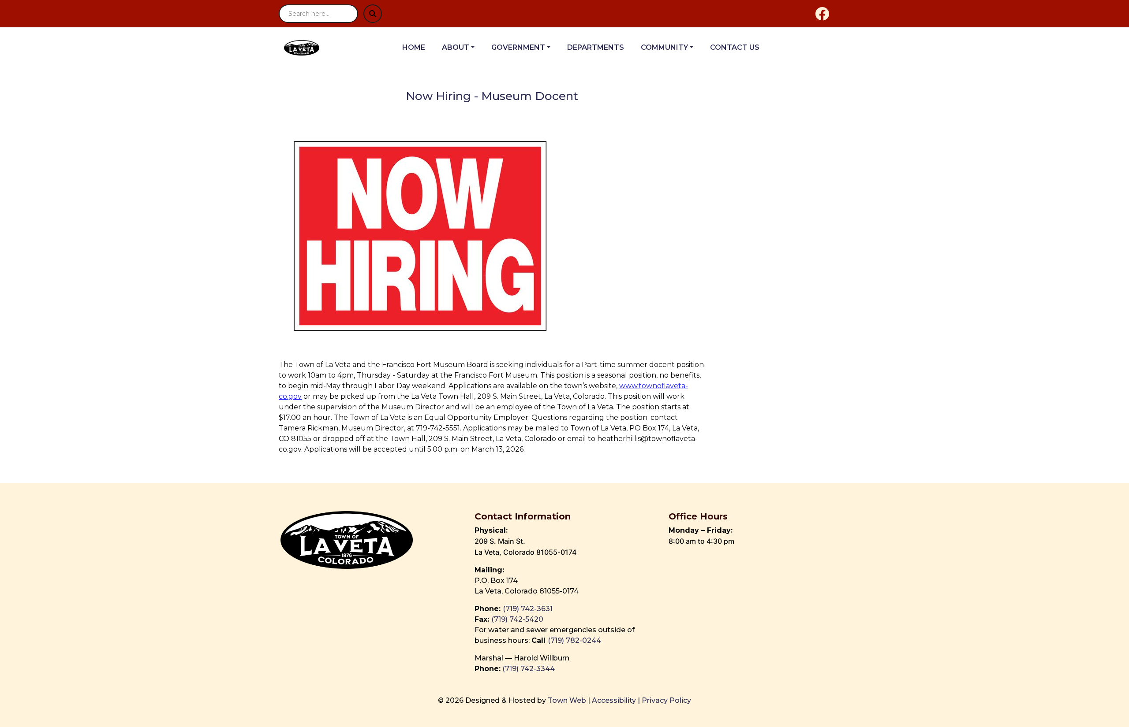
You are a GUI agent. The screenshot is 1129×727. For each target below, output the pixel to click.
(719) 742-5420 (517, 619)
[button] (463, 47)
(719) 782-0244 (575, 640)
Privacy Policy (666, 700)
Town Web (567, 700)
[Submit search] (372, 13)
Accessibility (614, 700)
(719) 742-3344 (528, 668)
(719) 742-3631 (528, 609)
